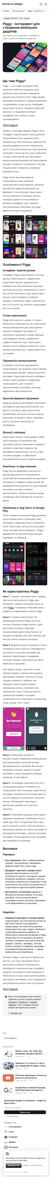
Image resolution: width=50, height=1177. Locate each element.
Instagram (12, 1002)
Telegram (12, 1005)
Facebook (23, 1002)
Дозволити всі (14, 1165)
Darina (27, 18)
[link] (12, 4)
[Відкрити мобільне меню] (46, 4)
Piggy (11, 607)
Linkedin (33, 1002)
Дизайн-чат (16, 1013)
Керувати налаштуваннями (32, 1165)
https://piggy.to (10, 125)
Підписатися (25, 1112)
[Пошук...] (41, 4)
